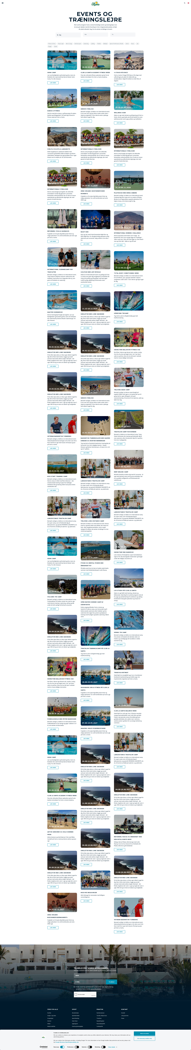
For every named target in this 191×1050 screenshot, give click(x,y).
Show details (111, 1047)
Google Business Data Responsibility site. (67, 1042)
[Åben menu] (2, 3)
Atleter (48, 1023)
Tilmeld (111, 982)
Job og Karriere (124, 1015)
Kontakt (123, 1013)
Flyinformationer (100, 1013)
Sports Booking (75, 1018)
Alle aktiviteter (75, 1013)
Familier (49, 1013)
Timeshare (99, 1018)
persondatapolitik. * (96, 989)
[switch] (77, 1047)
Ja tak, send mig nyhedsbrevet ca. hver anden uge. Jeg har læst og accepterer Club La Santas (94, 988)
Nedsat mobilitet (51, 1026)
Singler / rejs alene (51, 1015)
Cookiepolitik (100, 1026)
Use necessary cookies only (144, 1038)
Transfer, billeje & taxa (102, 1015)
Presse (122, 1018)
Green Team (74, 1021)
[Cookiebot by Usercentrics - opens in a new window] (43, 1047)
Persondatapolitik (101, 1023)
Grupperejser (50, 1018)
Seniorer (49, 1021)
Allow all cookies (144, 1033)
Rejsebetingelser (100, 1021)
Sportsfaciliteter (75, 1015)
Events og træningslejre (77, 1026)
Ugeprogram (75, 1023)
